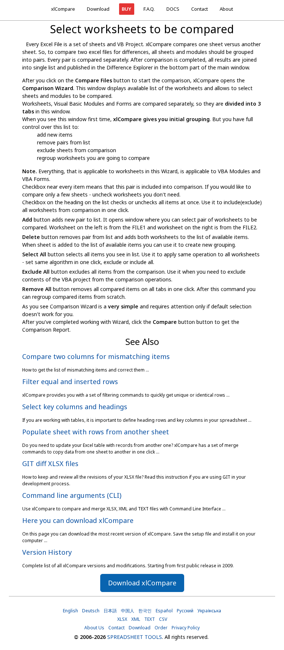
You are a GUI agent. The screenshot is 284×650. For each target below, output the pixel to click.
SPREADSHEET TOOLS (134, 636)
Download (98, 9)
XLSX (122, 619)
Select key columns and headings (74, 406)
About (226, 9)
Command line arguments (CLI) (71, 495)
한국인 (145, 611)
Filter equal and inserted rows (70, 381)
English (70, 611)
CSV (163, 619)
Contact (199, 9)
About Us (94, 628)
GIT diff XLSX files (50, 463)
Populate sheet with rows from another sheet (95, 431)
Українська (209, 611)
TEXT (149, 619)
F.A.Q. (149, 9)
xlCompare (63, 9)
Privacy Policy (186, 628)
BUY (126, 9)
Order (161, 628)
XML (135, 619)
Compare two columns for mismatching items (96, 356)
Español (164, 611)
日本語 (110, 611)
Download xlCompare (142, 582)
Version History (47, 552)
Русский (185, 611)
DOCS (172, 9)
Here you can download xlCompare (77, 520)
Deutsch (90, 611)
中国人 (127, 611)
